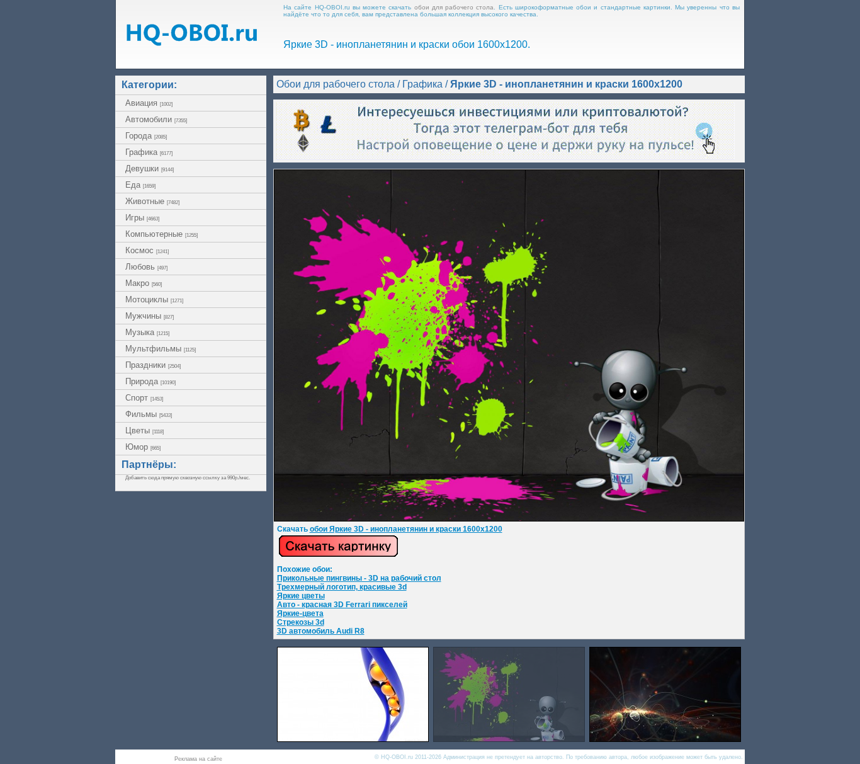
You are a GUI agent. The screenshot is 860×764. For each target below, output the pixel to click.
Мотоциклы (154, 299)
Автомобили (156, 119)
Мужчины (149, 316)
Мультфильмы (160, 348)
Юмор (143, 447)
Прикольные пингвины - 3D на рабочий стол (359, 578)
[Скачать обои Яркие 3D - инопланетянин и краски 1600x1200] (338, 554)
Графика (149, 152)
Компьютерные (161, 234)
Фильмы (148, 414)
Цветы (144, 430)
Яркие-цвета (300, 613)
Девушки (149, 168)
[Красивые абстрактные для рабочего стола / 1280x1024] (665, 738)
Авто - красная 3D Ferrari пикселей (342, 604)
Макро (143, 283)
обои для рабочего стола (454, 7)
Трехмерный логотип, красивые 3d (342, 587)
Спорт (144, 397)
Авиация (149, 103)
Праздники (153, 365)
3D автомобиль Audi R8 (321, 631)
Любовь (146, 266)
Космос (147, 250)
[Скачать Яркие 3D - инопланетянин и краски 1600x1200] (509, 519)
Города (146, 135)
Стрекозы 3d (300, 622)
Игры (142, 217)
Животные (152, 201)
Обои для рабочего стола (335, 84)
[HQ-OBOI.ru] (191, 42)
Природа (150, 381)
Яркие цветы (301, 595)
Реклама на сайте (198, 759)
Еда (140, 185)
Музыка (147, 332)
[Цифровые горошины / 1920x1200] (353, 738)
